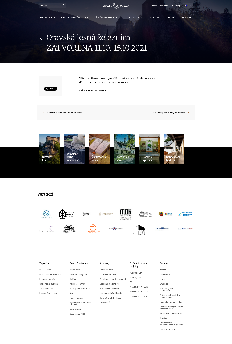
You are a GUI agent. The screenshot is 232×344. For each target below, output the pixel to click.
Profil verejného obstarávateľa (166, 290)
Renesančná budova (48, 293)
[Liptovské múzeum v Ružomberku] (106, 215)
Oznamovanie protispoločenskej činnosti (171, 324)
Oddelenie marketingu (109, 284)
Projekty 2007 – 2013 (139, 287)
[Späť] (42, 42)
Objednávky (165, 275)
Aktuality (133, 17)
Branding (163, 318)
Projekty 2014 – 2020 (139, 292)
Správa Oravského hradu (110, 298)
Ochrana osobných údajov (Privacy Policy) (171, 308)
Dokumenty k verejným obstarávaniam (170, 296)
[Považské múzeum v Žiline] (86, 215)
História (73, 279)
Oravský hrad (47, 17)
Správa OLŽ (105, 303)
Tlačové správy (76, 298)
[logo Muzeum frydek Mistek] (139, 230)
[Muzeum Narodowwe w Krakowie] (126, 215)
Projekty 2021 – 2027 (139, 296)
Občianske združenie (159, 6)
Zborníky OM (135, 278)
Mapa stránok (76, 309)
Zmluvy (163, 270)
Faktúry (163, 279)
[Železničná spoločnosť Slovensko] (93, 230)
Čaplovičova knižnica (48, 284)
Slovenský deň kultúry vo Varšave (169, 112)
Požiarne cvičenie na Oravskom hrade (64, 112)
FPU (131, 282)
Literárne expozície (47, 279)
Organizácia (75, 270)
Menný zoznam (106, 270)
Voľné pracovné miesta (80, 289)
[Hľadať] (63, 5)
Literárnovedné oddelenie (111, 293)
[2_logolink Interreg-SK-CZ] (185, 230)
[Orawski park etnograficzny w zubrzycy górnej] (146, 215)
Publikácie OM (136, 273)
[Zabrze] (165, 215)
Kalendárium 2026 (77, 314)
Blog (71, 293)
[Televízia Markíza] (46, 215)
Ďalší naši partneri (77, 284)
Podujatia (155, 17)
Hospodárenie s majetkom (171, 302)
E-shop (177, 6)
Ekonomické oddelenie (109, 289)
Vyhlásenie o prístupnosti (171, 313)
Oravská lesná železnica (74, 17)
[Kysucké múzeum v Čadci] (66, 215)
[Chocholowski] (46, 230)
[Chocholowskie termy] (185, 215)
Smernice (164, 284)
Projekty (171, 17)
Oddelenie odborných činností (113, 279)
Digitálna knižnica (167, 330)
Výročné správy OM (78, 275)
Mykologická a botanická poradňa (80, 304)
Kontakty (187, 17)
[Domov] (116, 6)
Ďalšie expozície (105, 17)
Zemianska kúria (46, 289)
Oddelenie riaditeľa (108, 275)
